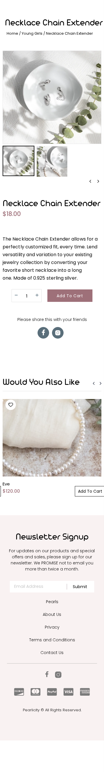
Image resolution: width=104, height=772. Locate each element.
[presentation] (90, 181)
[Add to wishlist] (10, 405)
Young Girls (32, 33)
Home (12, 33)
